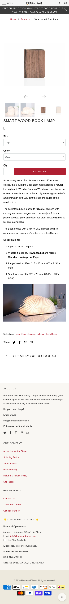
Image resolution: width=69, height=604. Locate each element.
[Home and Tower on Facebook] (11, 432)
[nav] (7, 3)
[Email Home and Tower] (28, 432)
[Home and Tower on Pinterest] (16, 432)
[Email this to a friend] (30, 342)
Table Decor (51, 334)
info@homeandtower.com (23, 536)
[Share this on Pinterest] (24, 342)
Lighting (40, 334)
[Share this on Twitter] (13, 342)
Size (5, 136)
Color (6, 150)
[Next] (43, 96)
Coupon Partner (11, 510)
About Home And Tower (15, 451)
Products (25, 19)
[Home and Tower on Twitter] (5, 432)
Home (13, 19)
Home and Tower (29, 580)
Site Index (8, 481)
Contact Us (9, 498)
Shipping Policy (11, 457)
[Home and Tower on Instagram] (22, 432)
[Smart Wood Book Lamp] (34, 62)
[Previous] (25, 96)
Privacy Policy (10, 469)
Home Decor (21, 334)
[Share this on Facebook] (19, 342)
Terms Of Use (10, 463)
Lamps (31, 334)
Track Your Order (12, 504)
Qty (5, 165)
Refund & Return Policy (15, 475)
